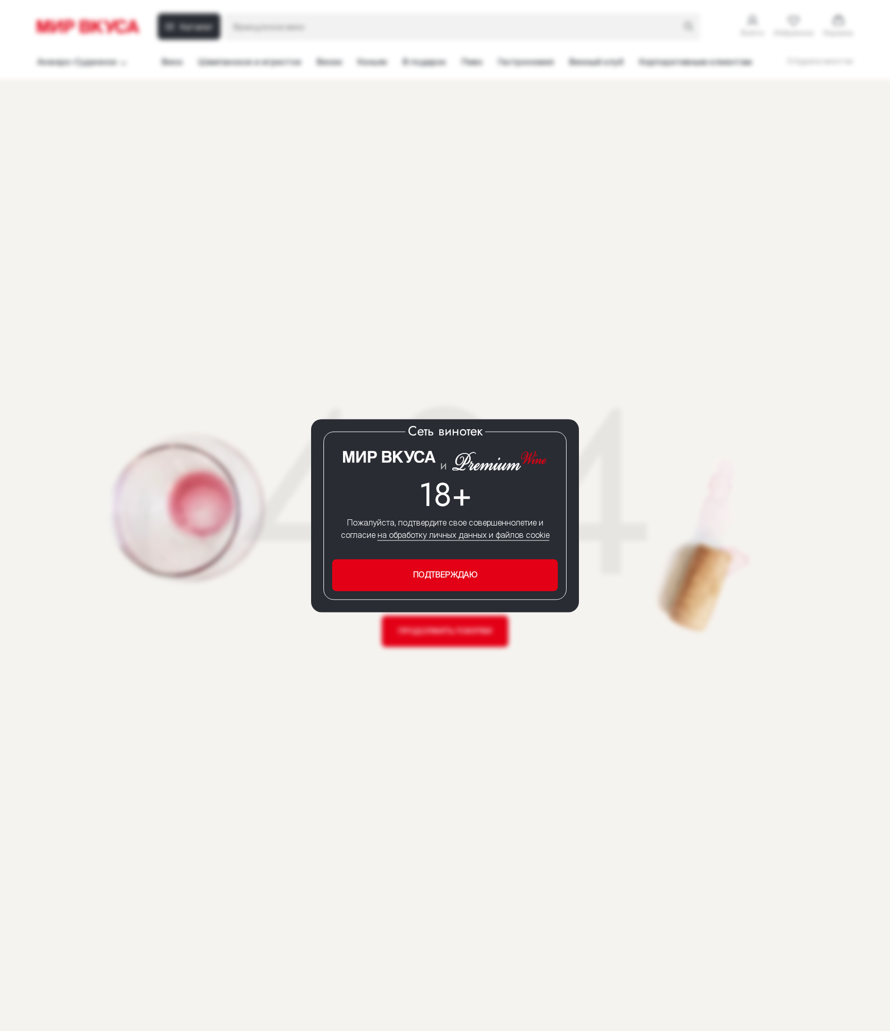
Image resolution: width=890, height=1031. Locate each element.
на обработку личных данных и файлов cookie (464, 535)
